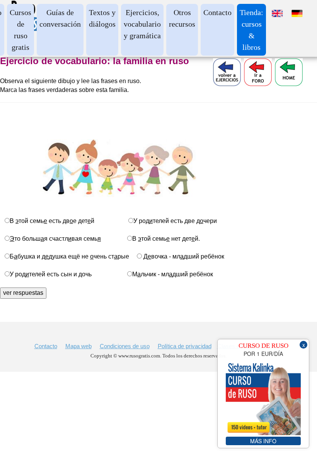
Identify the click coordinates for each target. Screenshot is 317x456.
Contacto (217, 12)
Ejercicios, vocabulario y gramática (142, 24)
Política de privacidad (184, 346)
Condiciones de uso (125, 346)
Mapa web (78, 346)
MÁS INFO (263, 441)
